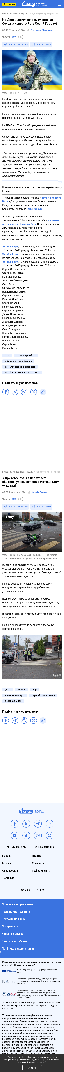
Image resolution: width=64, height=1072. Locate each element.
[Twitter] (33, 392)
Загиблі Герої (10, 246)
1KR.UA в (18, 44)
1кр (7, 355)
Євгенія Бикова (39, 492)
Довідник (8, 878)
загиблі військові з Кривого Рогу (22, 372)
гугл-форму (35, 209)
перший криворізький (43, 695)
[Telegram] (15, 392)
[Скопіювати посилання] (43, 392)
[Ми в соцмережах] (14, 824)
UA (14, 37)
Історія (6, 863)
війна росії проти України (18, 361)
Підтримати (9, 4)
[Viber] (24, 392)
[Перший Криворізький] (34, 4)
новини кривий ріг (26, 355)
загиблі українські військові (20, 367)
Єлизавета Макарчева (42, 30)
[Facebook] (5, 392)
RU (20, 37)
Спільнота (38, 863)
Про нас (36, 855)
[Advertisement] (32, 434)
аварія (21, 689)
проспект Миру (13, 701)
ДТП (7, 689)
